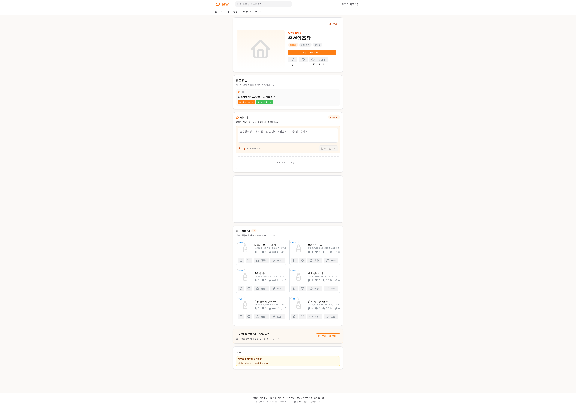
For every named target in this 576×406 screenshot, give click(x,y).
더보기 (258, 11)
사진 (243, 148)
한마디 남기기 (328, 148)
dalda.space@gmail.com (309, 402)
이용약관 (272, 397)
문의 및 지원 (319, 397)
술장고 (236, 11)
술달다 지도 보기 (262, 363)
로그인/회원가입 (350, 4)
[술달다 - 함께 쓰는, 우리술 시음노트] (224, 4)
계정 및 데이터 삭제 (304, 397)
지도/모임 (225, 11)
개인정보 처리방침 (259, 397)
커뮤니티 (247, 11)
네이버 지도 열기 (246, 363)
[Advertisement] (288, 199)
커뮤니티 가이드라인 (286, 397)
